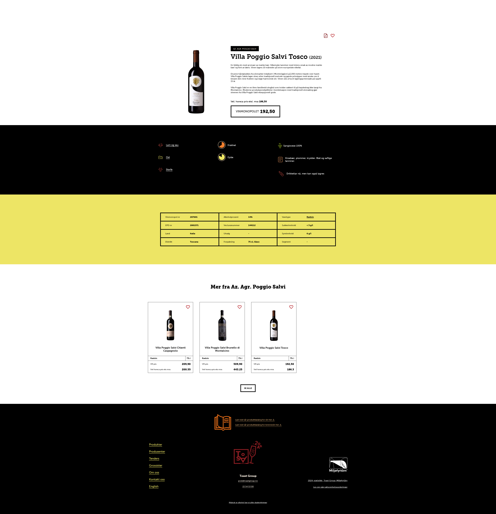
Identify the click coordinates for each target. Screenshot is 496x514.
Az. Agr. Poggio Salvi (244, 49)
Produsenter (157, 451)
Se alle (248, 388)
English (153, 486)
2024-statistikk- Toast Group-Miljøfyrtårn (327, 480)
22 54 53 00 (248, 486)
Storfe (169, 169)
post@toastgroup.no (248, 481)
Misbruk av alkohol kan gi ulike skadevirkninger (248, 502)
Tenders (154, 458)
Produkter (155, 444)
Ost (168, 157)
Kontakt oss (157, 479)
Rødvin (310, 217)
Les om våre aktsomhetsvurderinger (330, 487)
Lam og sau (172, 145)
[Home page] (248, 452)
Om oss (154, 472)
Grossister (155, 465)
